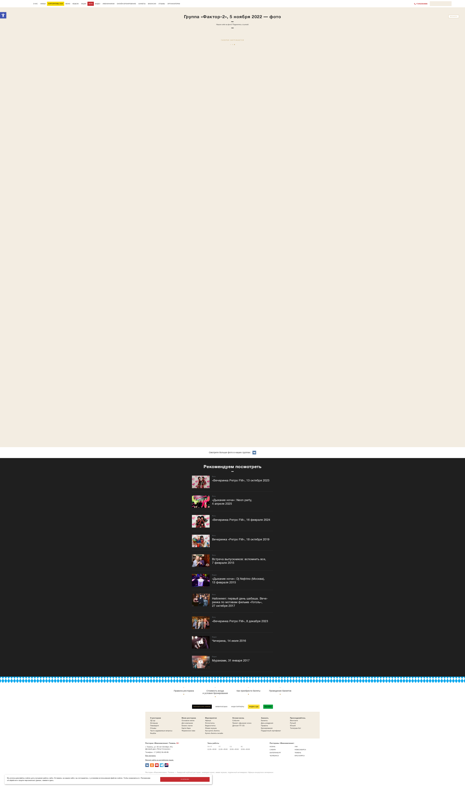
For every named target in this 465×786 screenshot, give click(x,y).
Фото (91, 4)
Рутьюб (293, 723)
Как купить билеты (212, 731)
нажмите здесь (48, 780)
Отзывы (162, 4)
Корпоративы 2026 (55, 4)
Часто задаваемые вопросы (161, 731)
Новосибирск (300, 750)
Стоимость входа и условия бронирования (215, 692)
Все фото (453, 16)
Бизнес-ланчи (187, 726)
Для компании (187, 723)
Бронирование (267, 728)
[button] (3, 15)
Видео (97, 4)
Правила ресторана (184, 691)
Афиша (43, 4)
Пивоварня (154, 726)
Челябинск (274, 756)
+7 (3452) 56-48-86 (161, 752)
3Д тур (152, 720)
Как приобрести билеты (248, 691)
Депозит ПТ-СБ (238, 726)
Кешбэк (76, 4)
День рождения (267, 723)
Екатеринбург (275, 753)
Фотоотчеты (210, 723)
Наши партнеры (237, 707)
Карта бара (186, 728)
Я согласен (185, 779)
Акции (83, 4)
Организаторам (173, 4)
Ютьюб (293, 726)
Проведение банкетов (280, 691)
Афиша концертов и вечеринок (260, 772)
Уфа (296, 746)
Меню (67, 4)
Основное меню (188, 720)
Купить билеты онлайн (214, 733)
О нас (35, 4)
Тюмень (298, 753)
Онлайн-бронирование (126, 4)
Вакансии (152, 4)
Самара (273, 750)
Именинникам (108, 4)
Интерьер (154, 723)
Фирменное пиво (188, 731)
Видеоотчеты (210, 726)
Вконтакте (294, 720)
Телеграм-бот (295, 728)
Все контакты (150, 756)
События (235, 720)
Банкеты (142, 4)
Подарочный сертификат (271, 731)
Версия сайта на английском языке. (159, 760)
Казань (272, 746)
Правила (264, 726)
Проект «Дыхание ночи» (242, 723)
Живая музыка (221, 707)
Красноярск (300, 756)
